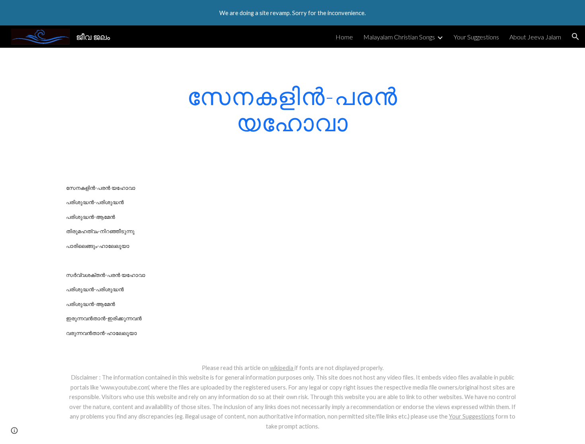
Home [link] (344, 37)
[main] (292, 109)
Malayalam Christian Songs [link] (399, 37)
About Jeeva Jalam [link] (535, 37)
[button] (575, 36)
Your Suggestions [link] (476, 37)
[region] (292, 12)
